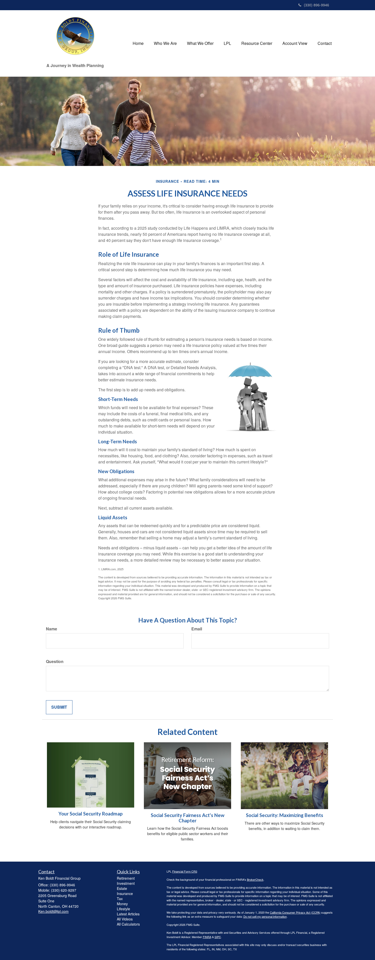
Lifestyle (123, 908)
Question (55, 661)
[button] (165, 43)
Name (51, 629)
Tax (120, 898)
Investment (126, 883)
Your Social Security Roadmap (90, 813)
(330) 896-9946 (316, 4)
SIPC (218, 937)
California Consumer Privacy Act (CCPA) (295, 912)
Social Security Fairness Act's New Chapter (187, 817)
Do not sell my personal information (265, 916)
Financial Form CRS (184, 871)
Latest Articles (128, 913)
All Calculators (128, 924)
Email (196, 629)
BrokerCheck (255, 879)
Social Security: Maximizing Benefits (284, 815)
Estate (122, 888)
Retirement (126, 878)
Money (122, 903)
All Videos (125, 919)
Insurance (125, 893)
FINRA (207, 937)
